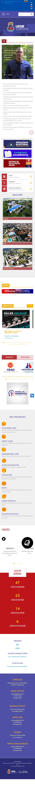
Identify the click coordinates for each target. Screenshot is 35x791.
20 (14, 344)
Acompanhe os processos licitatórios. (17, 666)
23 (20, 344)
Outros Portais (25, 357)
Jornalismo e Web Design (17, 685)
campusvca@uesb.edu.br (17, 746)
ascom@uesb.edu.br (17, 711)
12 (24, 342)
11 (22, 342)
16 (31, 342)
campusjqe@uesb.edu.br (17, 720)
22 (18, 344)
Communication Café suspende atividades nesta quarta (17, 116)
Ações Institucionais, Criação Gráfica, (17, 683)
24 (22, 344)
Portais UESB (9, 357)
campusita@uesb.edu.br (17, 694)
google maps (18, 698)
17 (9, 344)
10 (20, 342)
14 (27, 342)
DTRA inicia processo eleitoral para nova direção (16, 105)
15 (29, 342)
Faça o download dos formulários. (17, 656)
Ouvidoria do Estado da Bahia (17, 735)
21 (16, 344)
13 (25, 342)
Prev (28, 305)
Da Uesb (17, 648)
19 (12, 344)
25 (24, 344)
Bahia (17, 645)
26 (25, 344)
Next (31, 305)
